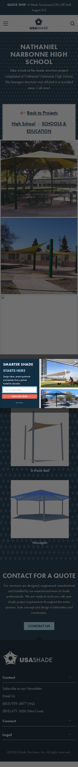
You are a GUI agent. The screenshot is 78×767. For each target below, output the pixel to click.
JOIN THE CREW (19, 396)
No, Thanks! (20, 402)
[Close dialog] (75, 361)
